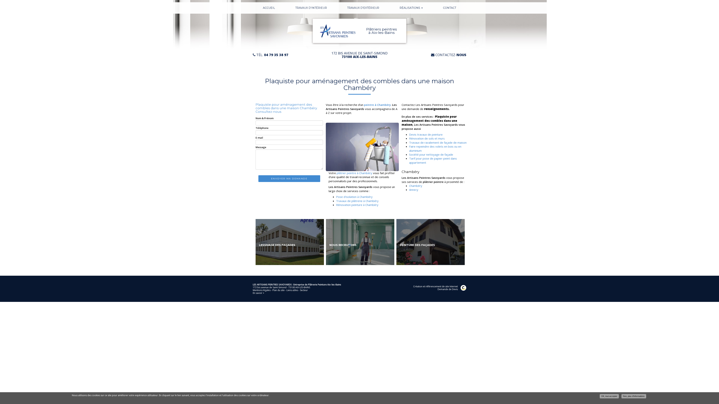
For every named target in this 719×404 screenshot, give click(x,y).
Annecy (413, 190)
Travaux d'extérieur (363, 8)
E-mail (259, 137)
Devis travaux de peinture (426, 134)
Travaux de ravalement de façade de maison (438, 142)
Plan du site (278, 290)
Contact (449, 8)
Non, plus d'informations (634, 396)
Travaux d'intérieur (311, 8)
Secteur (304, 290)
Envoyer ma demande (289, 178)
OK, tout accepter (609, 396)
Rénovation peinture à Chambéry (357, 205)
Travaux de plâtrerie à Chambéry (357, 201)
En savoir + (290, 242)
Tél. (271, 55)
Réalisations (410, 8)
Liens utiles (292, 290)
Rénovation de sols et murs (427, 138)
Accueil (269, 8)
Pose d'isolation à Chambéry (354, 197)
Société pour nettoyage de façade (431, 154)
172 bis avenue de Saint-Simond (359, 55)
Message (261, 147)
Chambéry (415, 186)
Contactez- (450, 55)
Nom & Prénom (265, 118)
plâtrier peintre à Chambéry (354, 173)
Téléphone (262, 128)
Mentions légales (262, 290)
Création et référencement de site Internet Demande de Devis (435, 288)
